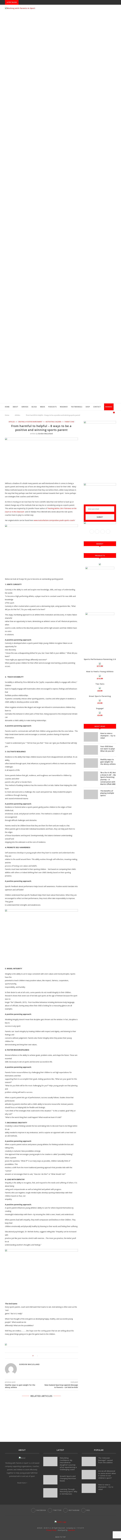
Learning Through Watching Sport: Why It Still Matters (68, 1491)
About (15, 407)
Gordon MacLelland (45, 433)
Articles (12, 422)
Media (42, 407)
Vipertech (71, 1530)
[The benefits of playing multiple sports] (91, 794)
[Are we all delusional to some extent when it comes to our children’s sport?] (89, 1474)
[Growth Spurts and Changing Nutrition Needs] (50, 1479)
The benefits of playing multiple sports (107, 793)
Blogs (34, 407)
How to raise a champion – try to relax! (107, 735)
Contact (97, 407)
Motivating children (53, 422)
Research (64, 407)
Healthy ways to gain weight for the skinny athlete (108, 761)
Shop (88, 407)
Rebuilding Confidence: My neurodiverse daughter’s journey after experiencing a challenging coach (68, 1464)
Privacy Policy (51, 1530)
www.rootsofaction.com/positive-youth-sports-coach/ (54, 520)
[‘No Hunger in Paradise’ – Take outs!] (41, 1425)
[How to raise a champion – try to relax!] (91, 737)
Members (108, 407)
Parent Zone (69, 422)
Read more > (22, 1483)
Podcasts (52, 407)
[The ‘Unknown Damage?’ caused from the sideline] (89, 1461)
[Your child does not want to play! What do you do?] (91, 750)
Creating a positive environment (30, 422)
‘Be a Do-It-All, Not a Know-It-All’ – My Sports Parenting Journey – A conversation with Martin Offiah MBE (108, 778)
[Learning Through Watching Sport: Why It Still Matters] (50, 1493)
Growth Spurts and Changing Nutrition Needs (68, 1478)
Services (25, 407)
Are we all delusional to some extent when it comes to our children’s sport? (107, 1474)
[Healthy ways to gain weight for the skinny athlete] (91, 763)
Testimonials (76, 407)
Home (7, 407)
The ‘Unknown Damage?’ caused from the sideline (105, 1460)
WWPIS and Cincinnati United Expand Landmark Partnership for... (47, 2)
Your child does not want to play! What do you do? (107, 748)
